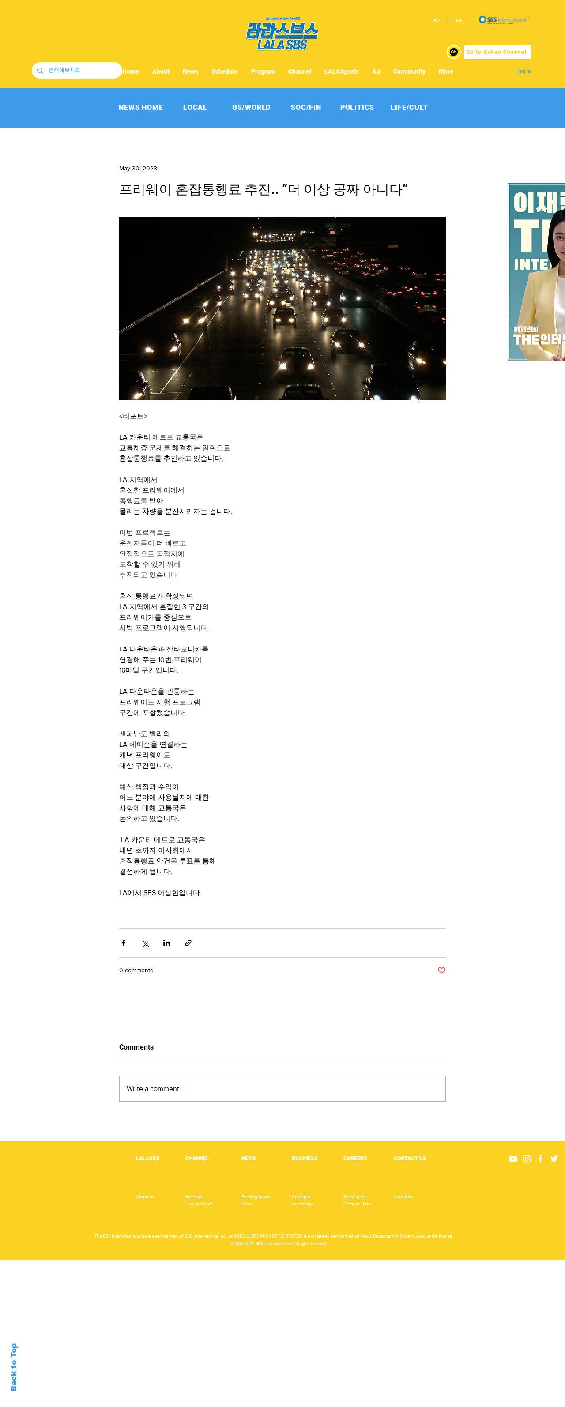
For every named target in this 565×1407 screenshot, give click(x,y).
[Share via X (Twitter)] (145, 943)
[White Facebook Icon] (540, 1159)
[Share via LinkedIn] (166, 943)
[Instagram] (527, 1159)
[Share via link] (188, 943)
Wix (350, 1402)
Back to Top (14, 1367)
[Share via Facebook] (123, 943)
